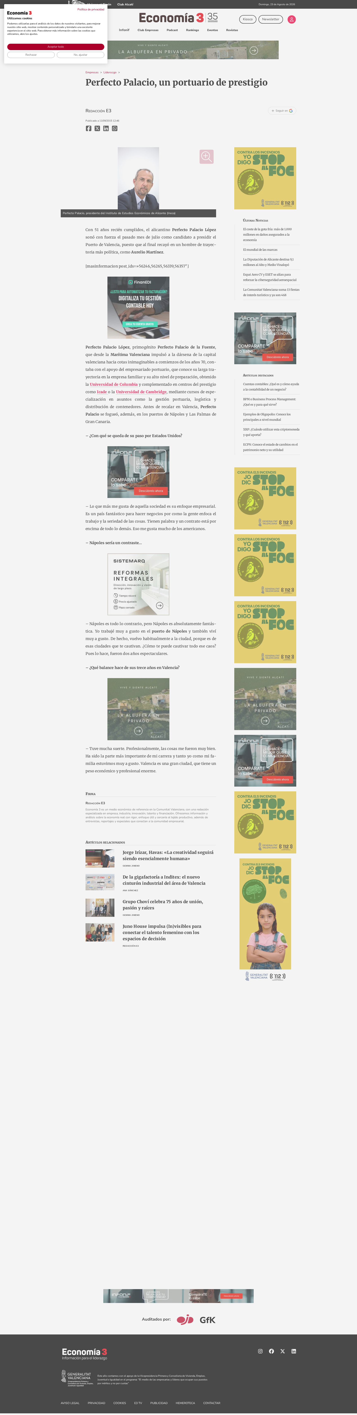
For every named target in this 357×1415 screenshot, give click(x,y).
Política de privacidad (90, 9)
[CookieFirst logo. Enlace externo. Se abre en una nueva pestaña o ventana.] (19, 13)
